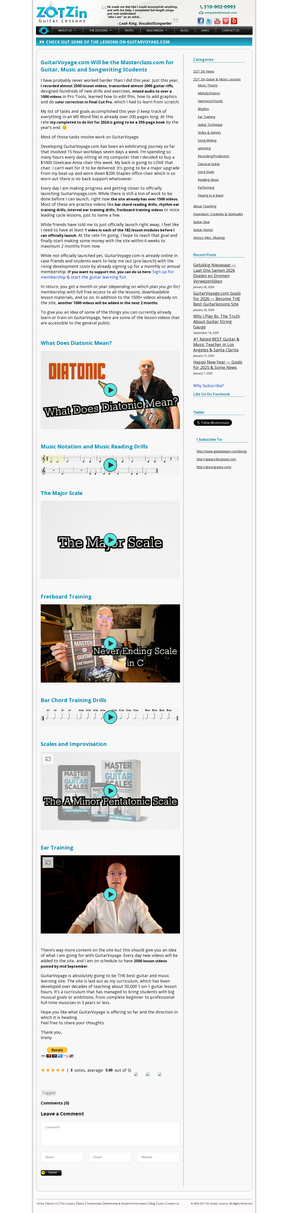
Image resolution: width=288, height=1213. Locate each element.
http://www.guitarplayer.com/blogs (222, 451)
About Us (65, 30)
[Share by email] (163, 1077)
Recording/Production (214, 156)
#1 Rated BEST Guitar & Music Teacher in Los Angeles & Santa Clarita (216, 344)
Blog (184, 30)
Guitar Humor (203, 230)
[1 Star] (43, 1070)
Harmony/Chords (210, 101)
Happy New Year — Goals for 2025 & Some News (217, 364)
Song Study (206, 172)
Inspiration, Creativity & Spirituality (218, 214)
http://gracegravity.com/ (214, 467)
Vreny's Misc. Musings (209, 237)
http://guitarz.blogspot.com (216, 459)
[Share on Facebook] (139, 1077)
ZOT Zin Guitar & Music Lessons (217, 79)
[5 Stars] (63, 1070)
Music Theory (208, 85)
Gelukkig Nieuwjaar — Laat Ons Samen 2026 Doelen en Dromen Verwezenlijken (214, 273)
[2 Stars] (48, 1070)
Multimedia (155, 30)
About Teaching (204, 206)
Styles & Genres (209, 132)
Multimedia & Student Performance (126, 1203)
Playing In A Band (210, 195)
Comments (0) (55, 1103)
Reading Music (208, 179)
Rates (129, 30)
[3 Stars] (53, 1070)
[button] (110, 390)
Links (205, 30)
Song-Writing (207, 140)
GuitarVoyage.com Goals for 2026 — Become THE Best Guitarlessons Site (217, 298)
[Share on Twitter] (151, 1077)
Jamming (204, 148)
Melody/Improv (209, 93)
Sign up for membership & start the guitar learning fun (107, 274)
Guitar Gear (201, 222)
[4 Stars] (58, 1070)
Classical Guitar (209, 164)
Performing (206, 187)
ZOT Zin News (203, 71)
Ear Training (206, 117)
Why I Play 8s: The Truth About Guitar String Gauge (216, 321)
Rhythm (203, 109)
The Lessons (98, 30)
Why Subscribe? (208, 385)
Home (44, 30)
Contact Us (230, 30)
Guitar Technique (210, 124)
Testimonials (94, 1203)
